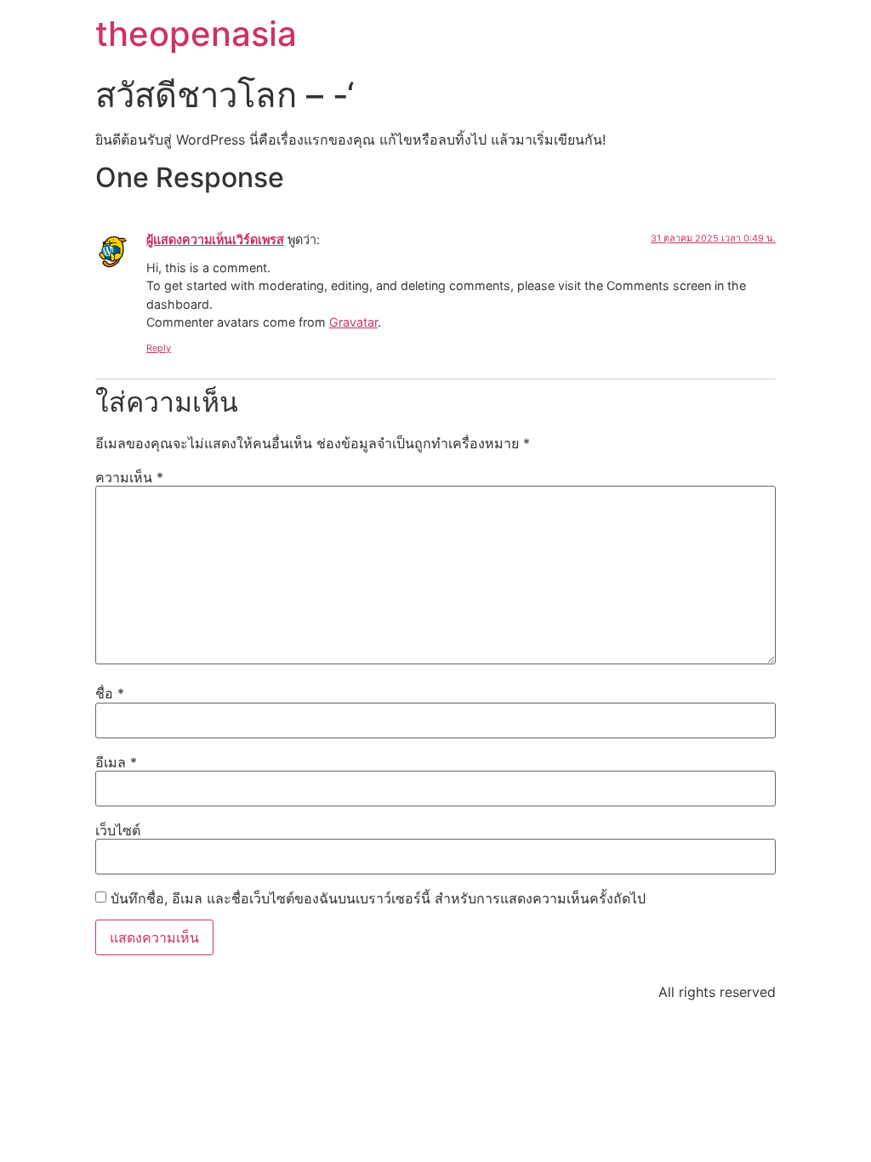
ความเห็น (129, 477)
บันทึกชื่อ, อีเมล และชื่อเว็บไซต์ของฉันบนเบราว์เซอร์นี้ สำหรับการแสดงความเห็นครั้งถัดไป (378, 898)
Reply (158, 348)
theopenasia (196, 33)
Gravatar (353, 322)
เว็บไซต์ (117, 830)
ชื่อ (109, 693)
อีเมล (116, 762)
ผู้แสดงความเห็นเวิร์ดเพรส (215, 239)
